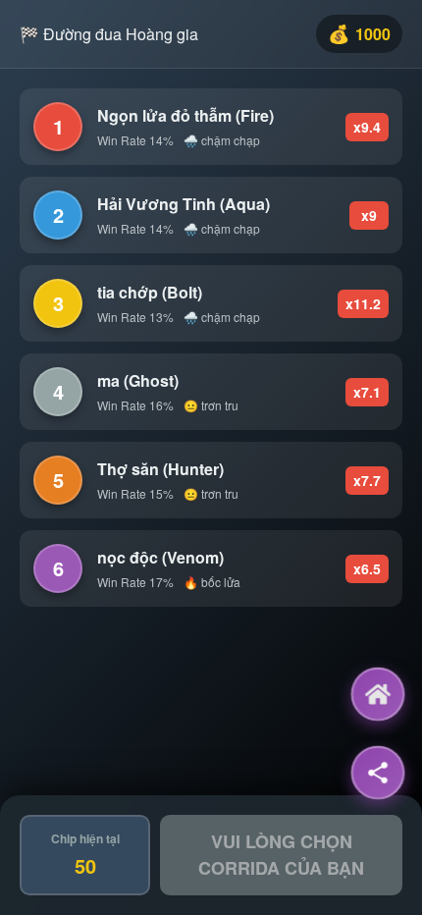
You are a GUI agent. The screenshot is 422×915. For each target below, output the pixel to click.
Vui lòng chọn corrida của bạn (281, 855)
